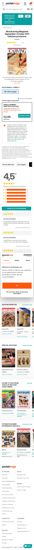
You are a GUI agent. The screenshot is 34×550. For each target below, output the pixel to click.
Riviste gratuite (6, 484)
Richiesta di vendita (7, 539)
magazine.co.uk (21, 528)
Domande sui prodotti (8, 521)
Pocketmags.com (22, 525)
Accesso (4, 543)
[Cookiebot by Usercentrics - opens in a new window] (24, 255)
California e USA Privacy (8, 501)
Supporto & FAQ (21, 474)
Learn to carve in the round (23, 369)
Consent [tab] (6, 260)
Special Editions (9, 345)
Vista (3, 334)
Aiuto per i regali (21, 490)
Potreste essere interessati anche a (11, 424)
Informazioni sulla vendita (7, 535)
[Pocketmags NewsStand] (12, 4)
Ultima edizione (7, 27)
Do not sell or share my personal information (17, 292)
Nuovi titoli (5, 478)
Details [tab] (17, 260)
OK (17, 285)
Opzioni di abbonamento (15, 140)
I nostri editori (5, 491)
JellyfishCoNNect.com (23, 531)
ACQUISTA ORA (24, 116)
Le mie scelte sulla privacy (7, 512)
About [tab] (28, 260)
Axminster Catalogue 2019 (8, 369)
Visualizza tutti (27, 304)
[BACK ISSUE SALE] (23, 326)
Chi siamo (19, 521)
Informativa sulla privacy (8, 498)
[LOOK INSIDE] (17, 74)
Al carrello (9, 334)
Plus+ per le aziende (7, 494)
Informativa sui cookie (8, 507)
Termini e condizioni (7, 504)
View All (29, 383)
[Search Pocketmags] (4, 9)
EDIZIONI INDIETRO (9, 305)
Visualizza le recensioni (16, 208)
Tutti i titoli (5, 474)
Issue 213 (20, 329)
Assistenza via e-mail (23, 478)
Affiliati (4, 525)
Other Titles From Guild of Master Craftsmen (10, 383)
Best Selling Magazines (8, 481)
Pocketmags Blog (7, 488)
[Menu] (3, 3)
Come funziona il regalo (23, 486)
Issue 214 (5, 329)
